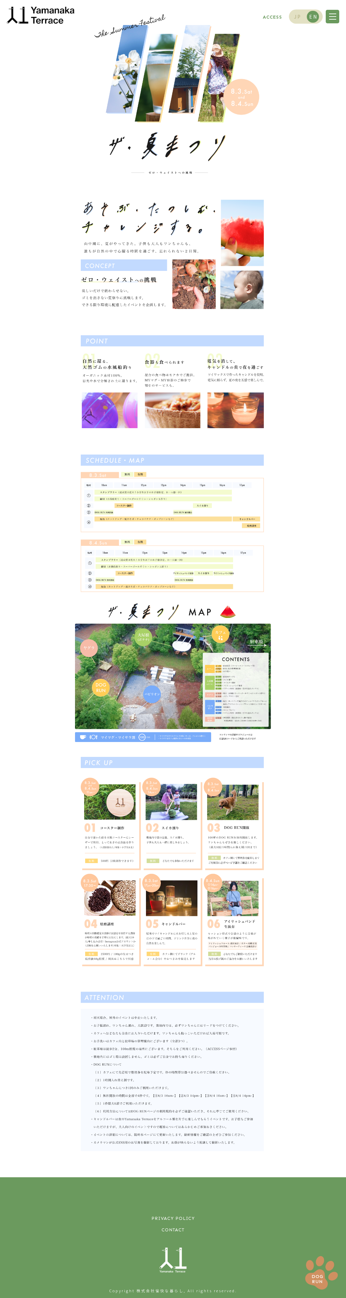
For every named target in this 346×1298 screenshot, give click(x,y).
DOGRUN (317, 1279)
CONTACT (173, 1229)
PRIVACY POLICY (173, 1218)
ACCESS (272, 17)
